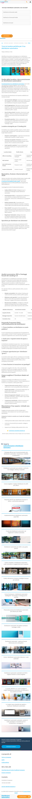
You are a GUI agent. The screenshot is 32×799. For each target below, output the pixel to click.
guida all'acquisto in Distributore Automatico (13, 446)
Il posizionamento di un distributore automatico (13, 83)
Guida (26, 43)
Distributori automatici (8, 43)
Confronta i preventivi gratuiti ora (17, 430)
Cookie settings (5, 762)
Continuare (6, 35)
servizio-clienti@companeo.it (8, 786)
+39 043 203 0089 (6, 782)
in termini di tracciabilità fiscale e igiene (11, 181)
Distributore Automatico (19, 43)
